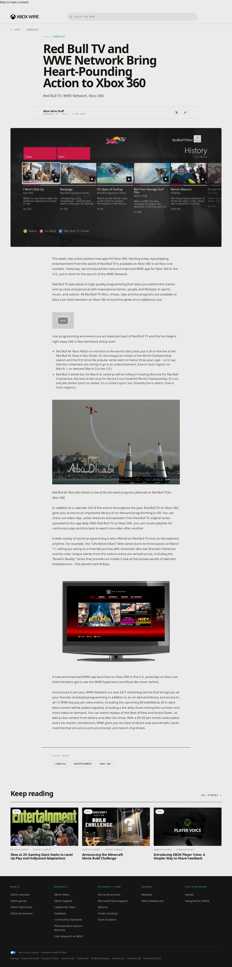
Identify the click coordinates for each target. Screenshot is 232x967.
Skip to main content (14, 2)
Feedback (60, 913)
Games (189, 894)
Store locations (107, 919)
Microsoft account (109, 894)
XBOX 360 (105, 764)
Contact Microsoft (30, 958)
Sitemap (15, 958)
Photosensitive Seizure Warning (68, 928)
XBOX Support (63, 901)
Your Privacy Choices (28, 952)
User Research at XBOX (68, 936)
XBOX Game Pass (21, 907)
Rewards (146, 894)
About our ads (134, 958)
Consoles (60, 764)
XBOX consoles (20, 894)
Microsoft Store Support (113, 901)
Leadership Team (64, 907)
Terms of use (67, 958)
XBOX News (61, 894)
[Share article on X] (176, 112)
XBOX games (19, 901)
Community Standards (68, 919)
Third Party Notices (100, 958)
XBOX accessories (22, 913)
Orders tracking (107, 913)
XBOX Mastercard (152, 901)
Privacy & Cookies (50, 958)
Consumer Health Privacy (54, 952)
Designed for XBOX (197, 901)
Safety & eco (118, 958)
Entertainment (83, 764)
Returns (102, 907)
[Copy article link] (185, 112)
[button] (63, 320)
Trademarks (82, 958)
